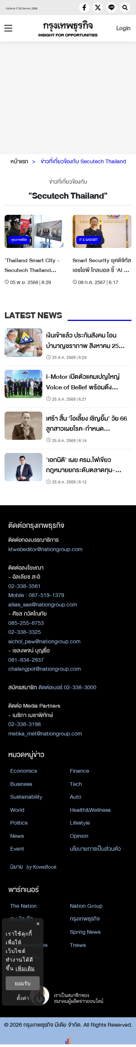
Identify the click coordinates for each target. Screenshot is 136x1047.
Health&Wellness (90, 810)
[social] (84, 7)
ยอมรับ (23, 983)
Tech (76, 784)
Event (17, 849)
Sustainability (26, 797)
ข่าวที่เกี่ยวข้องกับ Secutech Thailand (83, 161)
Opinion (79, 836)
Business (21, 784)
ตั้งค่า (23, 997)
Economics (23, 771)
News (17, 836)
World (17, 810)
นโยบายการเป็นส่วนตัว (95, 849)
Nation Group (86, 906)
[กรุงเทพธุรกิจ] (68, 28)
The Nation (23, 906)
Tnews (78, 945)
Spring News (85, 932)
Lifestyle (80, 823)
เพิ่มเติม (25, 968)
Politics (19, 823)
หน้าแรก (19, 161)
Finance (79, 771)
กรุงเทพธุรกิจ (85, 919)
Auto (75, 797)
